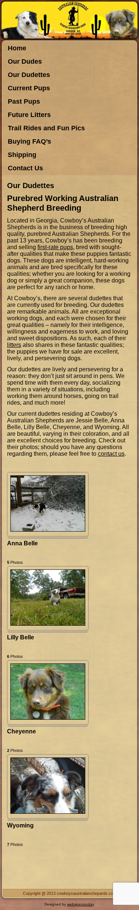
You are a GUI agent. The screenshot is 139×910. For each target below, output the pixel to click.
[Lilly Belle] (47, 623)
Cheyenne (21, 731)
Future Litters (29, 114)
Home (17, 48)
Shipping (22, 154)
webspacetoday (80, 904)
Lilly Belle (20, 637)
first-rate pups (55, 247)
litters (14, 345)
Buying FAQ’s (29, 141)
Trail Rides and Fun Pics (46, 128)
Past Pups (24, 101)
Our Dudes (25, 61)
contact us (111, 454)
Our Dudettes (29, 74)
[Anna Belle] (47, 529)
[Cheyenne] (47, 718)
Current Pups (29, 88)
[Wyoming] (47, 812)
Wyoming (20, 825)
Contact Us (25, 168)
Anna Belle (22, 543)
